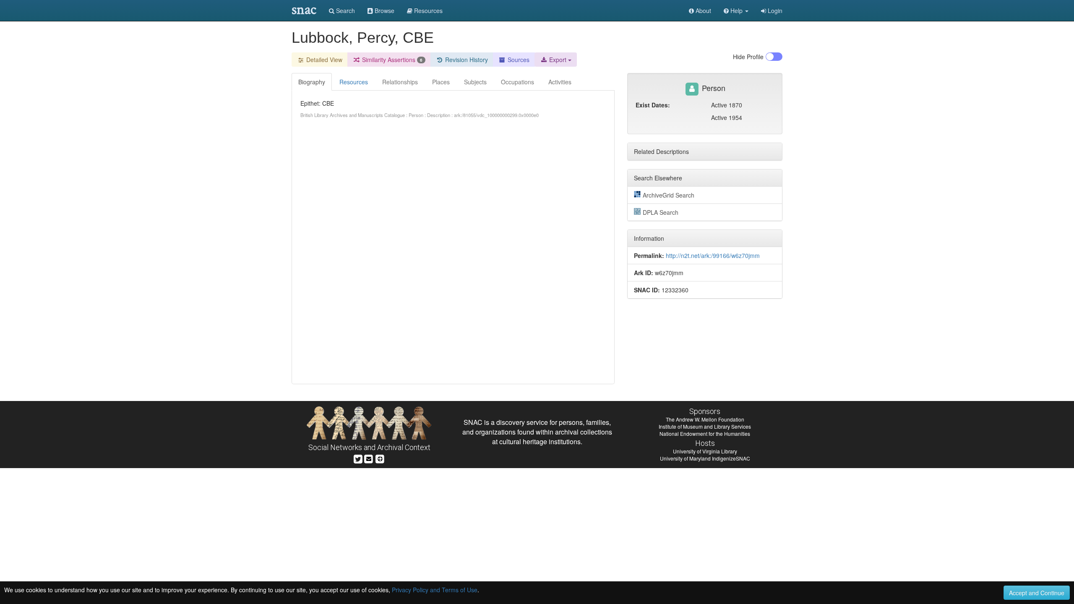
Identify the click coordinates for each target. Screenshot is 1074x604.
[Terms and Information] (380, 457)
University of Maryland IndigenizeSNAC (705, 458)
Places (441, 82)
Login (774, 10)
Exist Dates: (653, 105)
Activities (559, 82)
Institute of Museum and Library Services (705, 426)
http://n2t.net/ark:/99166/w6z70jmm (713, 255)
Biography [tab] (311, 82)
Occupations (517, 82)
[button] (736, 10)
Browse (383, 10)
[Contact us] (369, 457)
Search (344, 10)
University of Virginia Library (705, 451)
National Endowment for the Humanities (705, 433)
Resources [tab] (353, 82)
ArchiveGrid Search (668, 195)
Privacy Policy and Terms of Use (434, 590)
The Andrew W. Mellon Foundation (705, 419)
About (702, 10)
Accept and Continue (1036, 592)
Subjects (475, 82)
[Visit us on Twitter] (358, 457)
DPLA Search (660, 212)
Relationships (400, 82)
